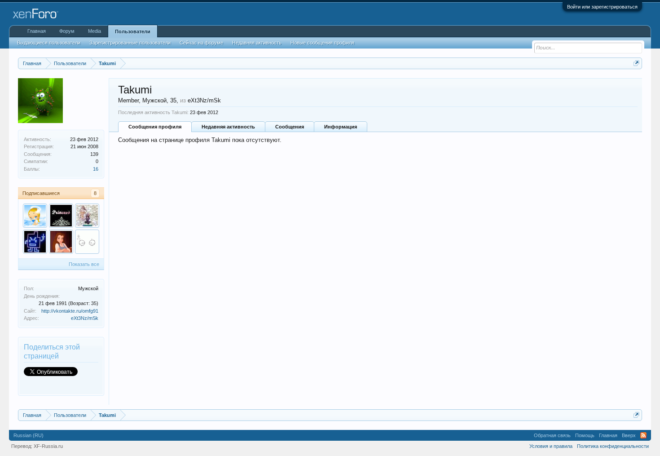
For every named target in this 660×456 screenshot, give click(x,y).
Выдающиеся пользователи (48, 42)
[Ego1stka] (61, 242)
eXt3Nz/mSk (84, 318)
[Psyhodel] (35, 242)
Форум (67, 31)
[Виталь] (87, 216)
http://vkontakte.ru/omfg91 (69, 311)
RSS (643, 435)
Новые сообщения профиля (322, 42)
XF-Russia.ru (48, 446)
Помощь (584, 435)
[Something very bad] (87, 242)
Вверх (629, 435)
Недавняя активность (228, 126)
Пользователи (132, 31)
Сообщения (289, 126)
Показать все (84, 264)
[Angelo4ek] (35, 216)
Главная (36, 31)
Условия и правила (550, 446)
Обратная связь (552, 435)
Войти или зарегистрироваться (602, 6)
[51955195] (61, 216)
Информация (340, 126)
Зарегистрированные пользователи (130, 42)
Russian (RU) (28, 435)
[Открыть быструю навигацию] (636, 63)
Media (94, 31)
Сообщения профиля (154, 126)
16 (95, 169)
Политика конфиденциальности (613, 446)
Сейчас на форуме (201, 42)
